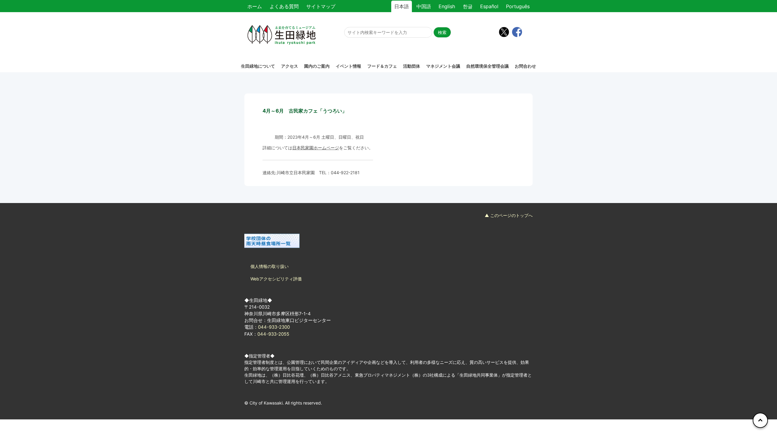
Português (518, 6)
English (447, 6)
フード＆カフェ (382, 66)
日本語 (401, 6)
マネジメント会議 (443, 66)
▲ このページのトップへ (509, 215)
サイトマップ (320, 6)
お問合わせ (525, 66)
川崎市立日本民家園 (296, 172)
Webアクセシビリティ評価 (276, 278)
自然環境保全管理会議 (487, 66)
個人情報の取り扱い (269, 266)
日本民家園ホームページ (315, 147)
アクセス (289, 66)
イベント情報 (348, 66)
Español (489, 6)
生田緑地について (258, 66)
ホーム (254, 6)
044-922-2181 (345, 172)
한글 (468, 6)
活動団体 (411, 66)
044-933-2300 (274, 327)
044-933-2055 (273, 334)
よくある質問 (284, 6)
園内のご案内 (317, 66)
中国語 (423, 6)
